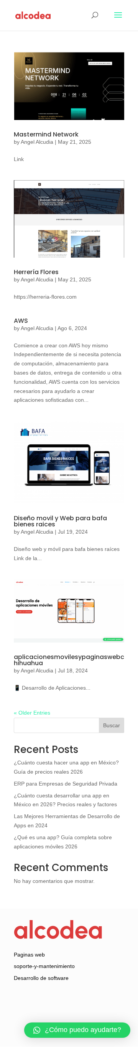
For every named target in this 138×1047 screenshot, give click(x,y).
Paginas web (29, 955)
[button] (77, 1030)
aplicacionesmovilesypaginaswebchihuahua (69, 660)
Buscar (111, 725)
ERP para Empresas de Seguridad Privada (65, 784)
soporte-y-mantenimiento (44, 966)
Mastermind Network (46, 134)
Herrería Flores (36, 272)
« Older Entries (32, 713)
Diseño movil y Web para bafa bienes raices (60, 521)
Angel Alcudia (37, 142)
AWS (21, 320)
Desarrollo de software (41, 978)
